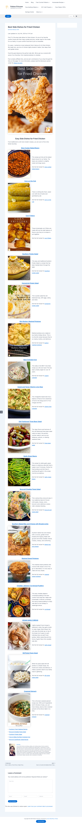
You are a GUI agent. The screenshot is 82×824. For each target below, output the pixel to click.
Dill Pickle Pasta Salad (30, 653)
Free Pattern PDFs (60, 7)
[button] (49, 2)
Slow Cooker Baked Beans (30, 148)
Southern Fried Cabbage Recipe (18, 729)
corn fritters (48, 238)
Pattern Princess (16, 6)
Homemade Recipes (58, 2)
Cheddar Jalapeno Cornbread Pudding (30, 586)
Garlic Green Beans (30, 456)
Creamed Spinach (30, 691)
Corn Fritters (30, 216)
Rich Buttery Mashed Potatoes (30, 321)
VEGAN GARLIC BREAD (30, 620)
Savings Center (29, 12)
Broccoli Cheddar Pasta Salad (30, 489)
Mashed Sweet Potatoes (30, 558)
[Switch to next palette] (76, 16)
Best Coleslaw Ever (30, 360)
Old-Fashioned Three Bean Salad (30, 421)
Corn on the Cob (30, 181)
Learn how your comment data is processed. (40, 806)
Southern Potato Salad (30, 254)
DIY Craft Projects (46, 7)
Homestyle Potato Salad (30, 283)
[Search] (74, 16)
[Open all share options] (1, 412)
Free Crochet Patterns (42, 2)
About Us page (18, 63)
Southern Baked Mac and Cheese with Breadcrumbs (30, 524)
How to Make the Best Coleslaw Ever (19, 737)
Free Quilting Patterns (31, 7)
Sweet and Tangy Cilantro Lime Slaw (30, 387)
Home (27, 2)
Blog (32, 2)
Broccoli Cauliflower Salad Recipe (18, 739)
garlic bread (48, 645)
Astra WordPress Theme (52, 818)
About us (38, 12)
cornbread (47, 609)
